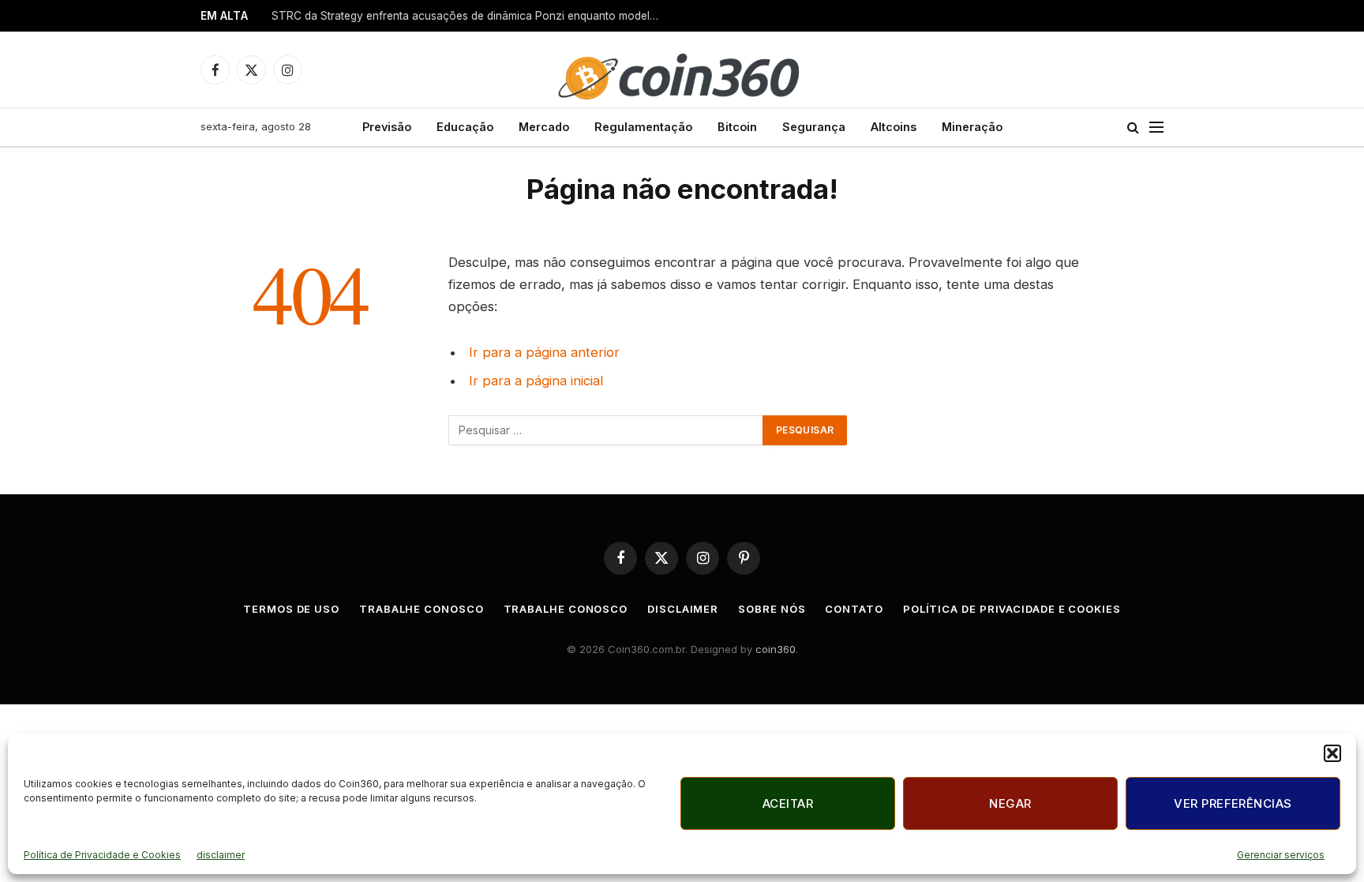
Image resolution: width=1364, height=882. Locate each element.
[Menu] (1156, 127)
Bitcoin (737, 126)
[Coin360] (682, 69)
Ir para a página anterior (544, 352)
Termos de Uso (291, 608)
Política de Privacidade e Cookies (102, 855)
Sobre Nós (771, 608)
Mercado (544, 126)
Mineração (972, 126)
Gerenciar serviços (1281, 855)
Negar (1010, 803)
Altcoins (893, 126)
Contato (853, 608)
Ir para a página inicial (536, 380)
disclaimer (221, 855)
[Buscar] (1133, 127)
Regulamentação (643, 126)
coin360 (775, 649)
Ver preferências (1232, 803)
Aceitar (788, 803)
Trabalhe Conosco (421, 608)
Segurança (813, 126)
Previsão (386, 126)
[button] (1332, 753)
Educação (465, 126)
